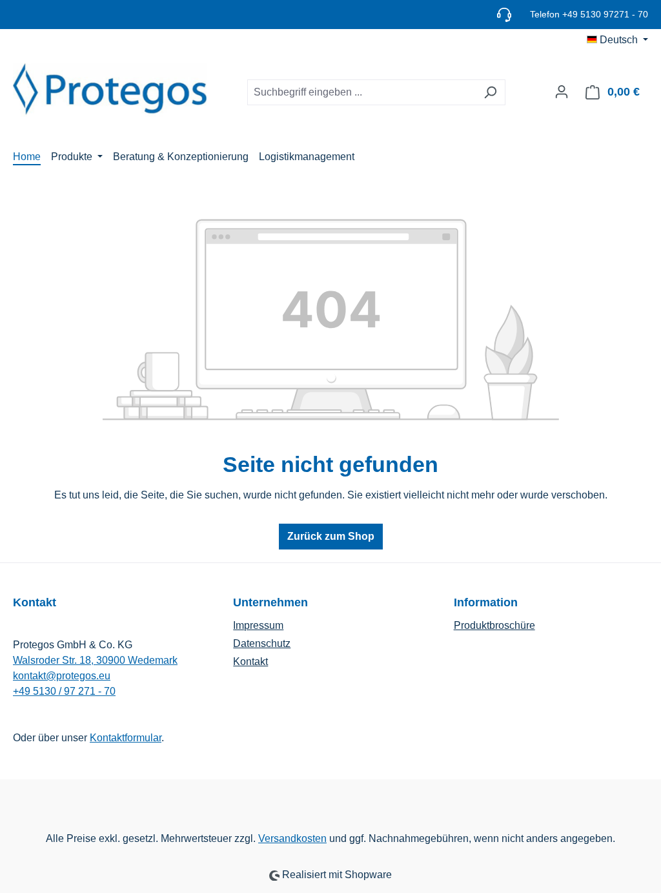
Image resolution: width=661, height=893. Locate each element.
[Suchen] (490, 92)
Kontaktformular (125, 737)
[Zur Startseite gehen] (110, 89)
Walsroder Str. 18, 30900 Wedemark (95, 660)
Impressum (258, 625)
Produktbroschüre (494, 625)
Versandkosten (292, 838)
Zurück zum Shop (330, 536)
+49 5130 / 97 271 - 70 (64, 691)
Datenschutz (261, 643)
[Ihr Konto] (561, 92)
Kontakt (250, 661)
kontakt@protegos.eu (61, 675)
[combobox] (361, 92)
